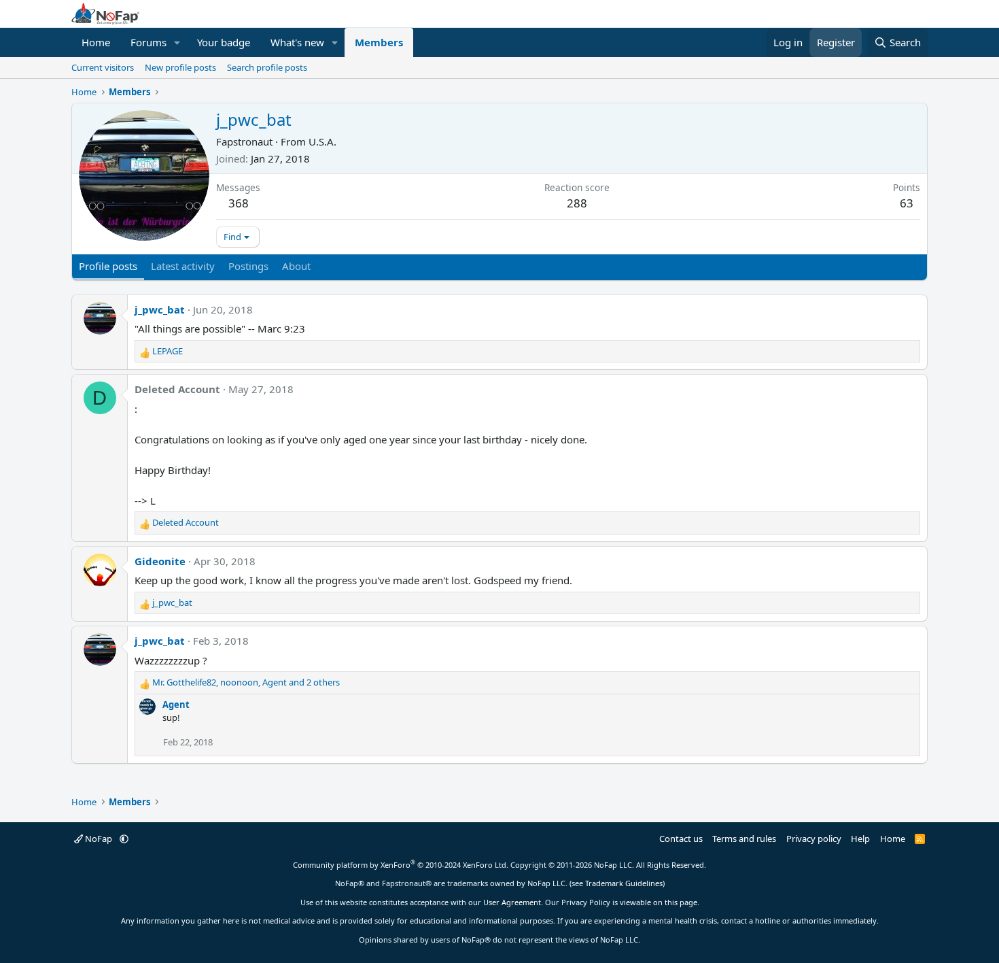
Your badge (223, 42)
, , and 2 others (246, 682)
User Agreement (512, 902)
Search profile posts (267, 67)
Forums (148, 42)
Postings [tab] (248, 266)
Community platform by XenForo (400, 865)
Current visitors (102, 67)
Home (96, 42)
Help (860, 838)
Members (379, 42)
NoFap (98, 838)
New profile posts (180, 67)
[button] (177, 42)
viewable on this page (658, 902)
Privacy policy (813, 838)
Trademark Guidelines (624, 883)
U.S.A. (322, 141)
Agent (176, 704)
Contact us (681, 838)
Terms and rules (744, 838)
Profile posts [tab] (108, 266)
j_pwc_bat (160, 309)
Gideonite (160, 561)
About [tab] (296, 266)
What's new (297, 42)
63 (906, 203)
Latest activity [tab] (183, 266)
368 (238, 203)
